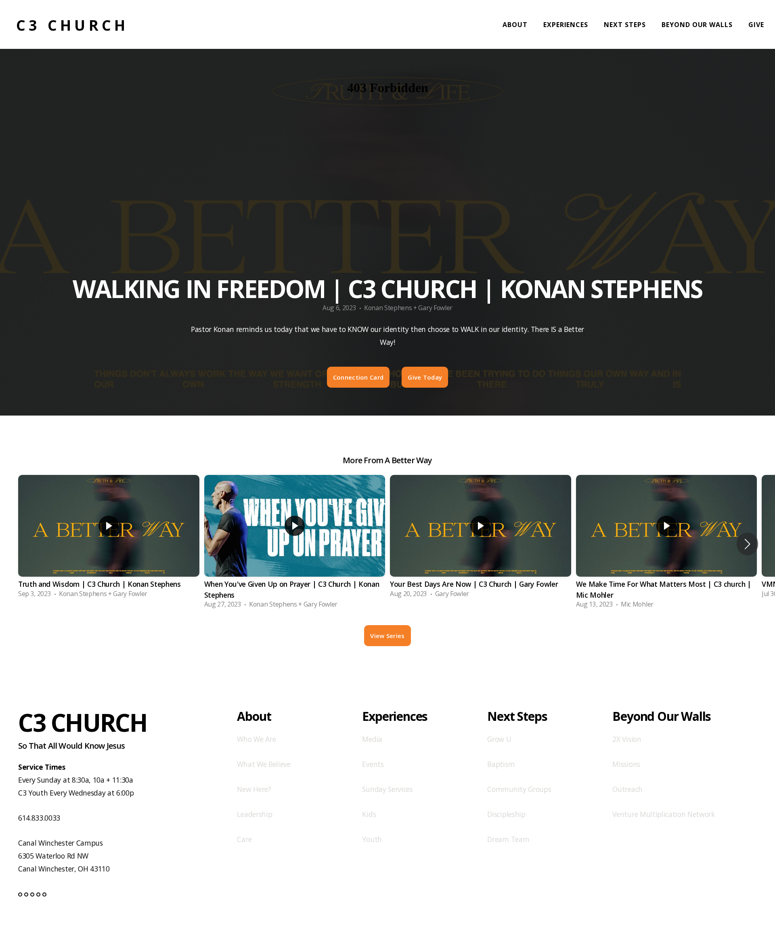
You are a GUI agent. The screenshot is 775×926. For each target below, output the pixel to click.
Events (372, 764)
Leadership (254, 814)
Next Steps (626, 24)
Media (372, 739)
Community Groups (519, 789)
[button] (747, 544)
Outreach (627, 789)
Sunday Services (387, 789)
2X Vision (626, 739)
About (516, 24)
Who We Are (256, 739)
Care (244, 839)
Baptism (501, 764)
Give (756, 24)
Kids (369, 814)
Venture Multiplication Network (663, 814)
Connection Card (358, 377)
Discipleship (506, 814)
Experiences (567, 24)
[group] (108, 539)
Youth (371, 839)
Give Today (425, 377)
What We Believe (263, 764)
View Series (387, 636)
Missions (626, 764)
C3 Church (72, 25)
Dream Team (508, 839)
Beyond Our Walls (698, 24)
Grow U (499, 739)
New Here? (254, 789)
